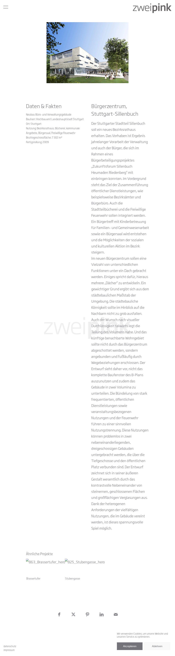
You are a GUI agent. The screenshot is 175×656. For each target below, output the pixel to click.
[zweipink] (152, 8)
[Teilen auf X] (73, 614)
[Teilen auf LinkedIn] (102, 614)
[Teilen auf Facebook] (59, 614)
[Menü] (5, 7)
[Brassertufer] (44, 567)
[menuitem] (5, 7)
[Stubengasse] (83, 567)
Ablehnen (157, 646)
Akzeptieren (129, 646)
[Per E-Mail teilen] (116, 614)
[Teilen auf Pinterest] (87, 614)
